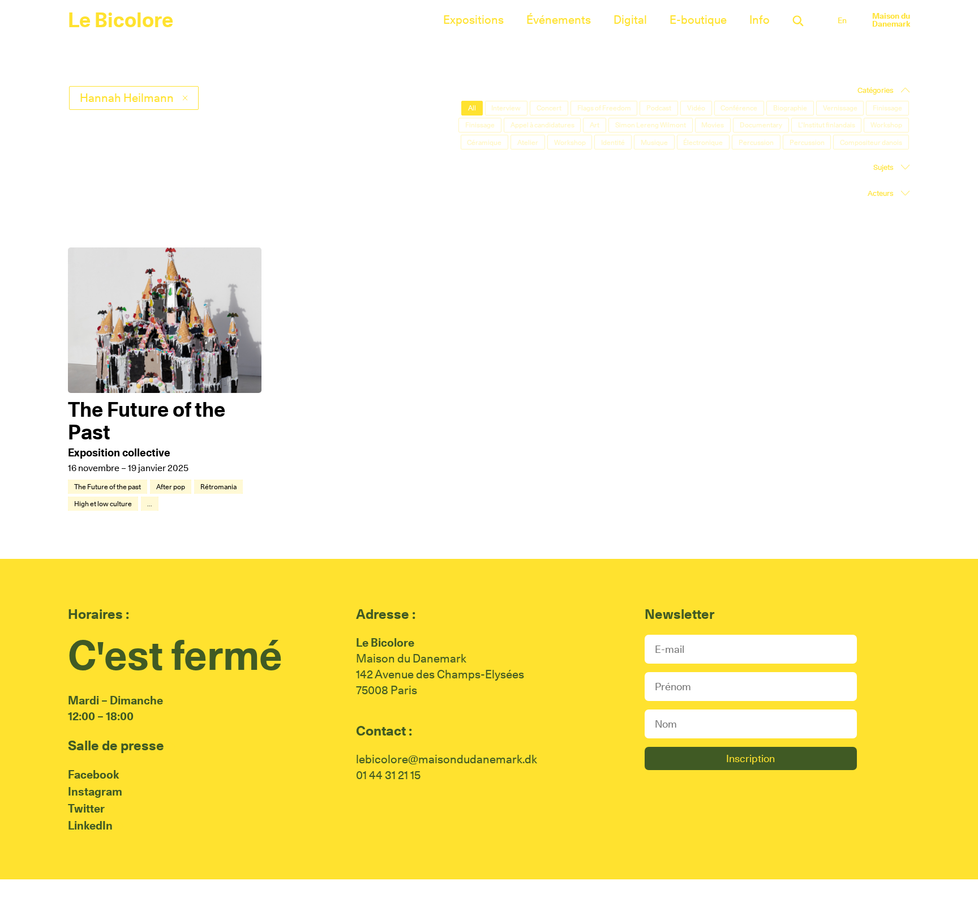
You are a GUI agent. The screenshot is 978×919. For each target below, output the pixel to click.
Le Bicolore (120, 20)
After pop (170, 486)
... (149, 503)
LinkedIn (90, 825)
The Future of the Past (146, 420)
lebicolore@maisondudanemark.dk (446, 759)
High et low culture (103, 503)
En (842, 20)
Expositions (473, 20)
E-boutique (698, 20)
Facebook (93, 775)
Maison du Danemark (891, 19)
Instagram (95, 792)
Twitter (86, 809)
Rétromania (218, 486)
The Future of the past (107, 486)
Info (759, 20)
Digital (630, 20)
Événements (558, 20)
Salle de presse (116, 745)
